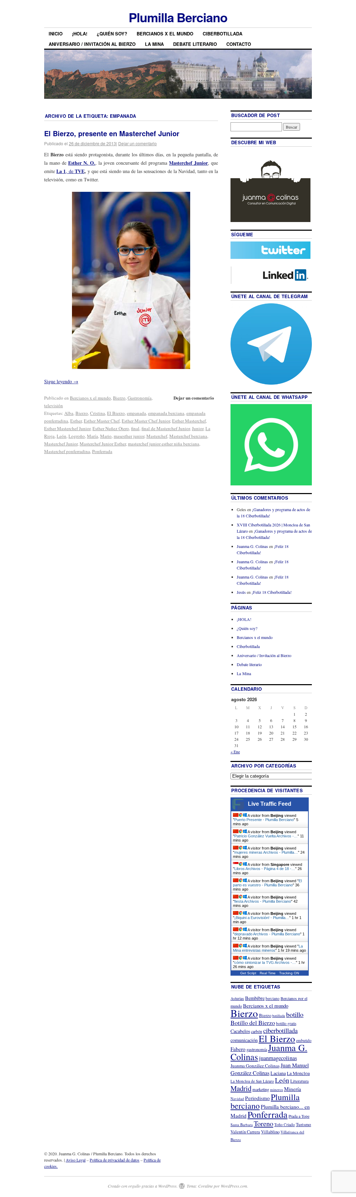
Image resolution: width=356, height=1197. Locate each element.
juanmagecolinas (278, 1058)
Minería (292, 1088)
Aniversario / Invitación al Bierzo (92, 44)
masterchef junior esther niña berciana (163, 444)
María (92, 436)
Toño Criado (284, 1124)
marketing (260, 1089)
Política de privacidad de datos (114, 1160)
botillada (278, 1015)
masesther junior (129, 436)
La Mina (154, 44)
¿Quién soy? (112, 33)
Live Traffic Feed (269, 804)
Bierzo (119, 398)
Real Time (268, 973)
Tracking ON (289, 973)
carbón (256, 1031)
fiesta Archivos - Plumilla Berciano (262, 901)
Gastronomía (140, 398)
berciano (273, 998)
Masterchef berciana (188, 436)
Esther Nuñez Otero (110, 428)
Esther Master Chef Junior (146, 421)
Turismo (303, 1124)
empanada (136, 413)
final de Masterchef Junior (165, 428)
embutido (304, 1040)
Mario (106, 436)
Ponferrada (102, 451)
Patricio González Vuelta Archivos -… (266, 836)
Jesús (241, 592)
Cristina (97, 413)
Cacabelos (240, 1031)
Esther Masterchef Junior (67, 428)
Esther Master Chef (102, 421)
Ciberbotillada (222, 33)
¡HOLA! (79, 33)
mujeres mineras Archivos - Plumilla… (266, 852)
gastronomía (256, 1049)
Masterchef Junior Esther (103, 444)
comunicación (244, 1040)
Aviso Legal (76, 1160)
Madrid (240, 1088)
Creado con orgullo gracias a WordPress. (143, 1186)
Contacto (238, 44)
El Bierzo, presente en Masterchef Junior (111, 133)
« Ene (235, 751)
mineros (276, 1089)
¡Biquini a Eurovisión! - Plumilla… (261, 918)
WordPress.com (234, 1186)
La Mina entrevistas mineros (268, 948)
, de (65, 171)
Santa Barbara (241, 1124)
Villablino (270, 1132)
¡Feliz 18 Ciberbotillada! (272, 592)
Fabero (237, 1048)
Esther (76, 421)
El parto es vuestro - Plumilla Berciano (267, 883)
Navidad (237, 1098)
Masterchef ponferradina (67, 451)
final (135, 428)
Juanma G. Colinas (252, 546)
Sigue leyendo (61, 381)
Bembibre (255, 998)
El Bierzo (116, 413)
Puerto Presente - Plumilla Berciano (264, 820)
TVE (79, 171)
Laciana (278, 1073)
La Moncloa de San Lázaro (252, 1081)
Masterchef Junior (61, 444)
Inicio (56, 33)
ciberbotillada (280, 1030)
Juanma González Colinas (255, 1066)
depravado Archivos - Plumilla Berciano (267, 934)
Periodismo (257, 1097)
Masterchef (156, 436)
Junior (197, 428)
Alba (68, 413)
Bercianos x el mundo (165, 33)
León (61, 436)
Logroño (76, 436)
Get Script (248, 973)
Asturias (237, 998)
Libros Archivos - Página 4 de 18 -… (264, 869)
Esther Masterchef (189, 421)
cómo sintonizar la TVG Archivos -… (265, 962)
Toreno (263, 1123)
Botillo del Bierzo (252, 1022)
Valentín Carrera (245, 1132)
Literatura (299, 1081)
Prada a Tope (299, 1116)
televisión (53, 405)
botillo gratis (286, 1023)
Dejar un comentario (137, 143)
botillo (295, 1014)
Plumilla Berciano (178, 17)
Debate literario (195, 44)
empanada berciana (166, 413)
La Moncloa (298, 1073)
